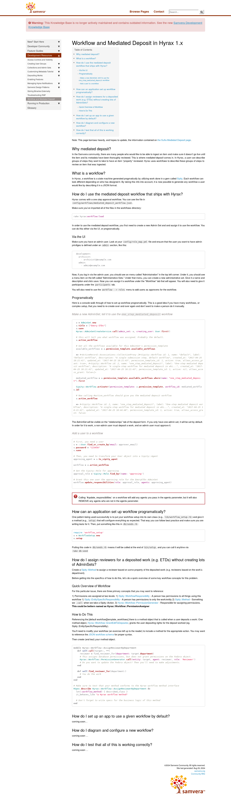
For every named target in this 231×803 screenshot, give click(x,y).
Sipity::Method (88, 569)
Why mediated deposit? (87, 54)
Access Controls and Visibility (40, 59)
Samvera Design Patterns (38, 87)
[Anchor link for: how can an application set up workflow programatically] (94, 92)
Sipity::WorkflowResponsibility (134, 595)
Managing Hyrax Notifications (40, 83)
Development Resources (40, 55)
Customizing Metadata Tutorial (40, 71)
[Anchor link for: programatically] (93, 74)
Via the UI (83, 70)
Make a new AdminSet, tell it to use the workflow (94, 79)
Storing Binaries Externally (39, 91)
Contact (159, 11)
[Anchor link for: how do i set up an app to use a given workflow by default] (97, 118)
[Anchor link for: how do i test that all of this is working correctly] (87, 133)
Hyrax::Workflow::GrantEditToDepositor (108, 622)
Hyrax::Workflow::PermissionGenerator (138, 602)
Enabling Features (35, 79)
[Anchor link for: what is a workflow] (97, 58)
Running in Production (39, 103)
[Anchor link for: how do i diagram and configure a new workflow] (87, 126)
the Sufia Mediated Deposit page (174, 140)
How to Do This (85, 110)
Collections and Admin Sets (39, 67)
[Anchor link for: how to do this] (93, 111)
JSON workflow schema (101, 634)
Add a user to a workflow (89, 83)
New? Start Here (36, 41)
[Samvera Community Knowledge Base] (36, 7)
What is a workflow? (86, 58)
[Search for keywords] (201, 12)
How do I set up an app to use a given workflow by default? (95, 117)
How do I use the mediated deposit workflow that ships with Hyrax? (93, 64)
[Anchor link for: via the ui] (88, 70)
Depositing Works (35, 75)
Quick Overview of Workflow (91, 107)
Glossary (32, 107)
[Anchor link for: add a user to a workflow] (99, 83)
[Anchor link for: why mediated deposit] (100, 54)
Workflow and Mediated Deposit (41, 99)
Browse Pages (139, 11)
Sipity (179, 178)
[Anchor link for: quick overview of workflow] (104, 107)
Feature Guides (35, 50)
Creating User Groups (37, 63)
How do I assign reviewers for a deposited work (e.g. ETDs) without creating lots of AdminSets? (97, 99)
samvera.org (199, 771)
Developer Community (39, 46)
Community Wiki (198, 773)
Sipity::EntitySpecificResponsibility (102, 599)
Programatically (85, 73)
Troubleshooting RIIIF (37, 95)
